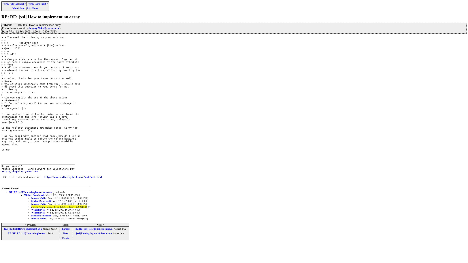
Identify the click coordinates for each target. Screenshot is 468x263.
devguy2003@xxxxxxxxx (44, 28)
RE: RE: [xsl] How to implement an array (30, 192)
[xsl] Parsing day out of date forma (94, 233)
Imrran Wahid (38, 198)
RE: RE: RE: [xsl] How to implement (27, 233)
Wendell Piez (38, 209)
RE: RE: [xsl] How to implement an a (23, 228)
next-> (22, 3)
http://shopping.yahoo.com (19, 171)
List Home (32, 8)
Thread (14, 3)
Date (37, 3)
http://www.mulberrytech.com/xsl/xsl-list (73, 177)
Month (65, 238)
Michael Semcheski (34, 195)
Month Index (19, 8)
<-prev (5, 3)
